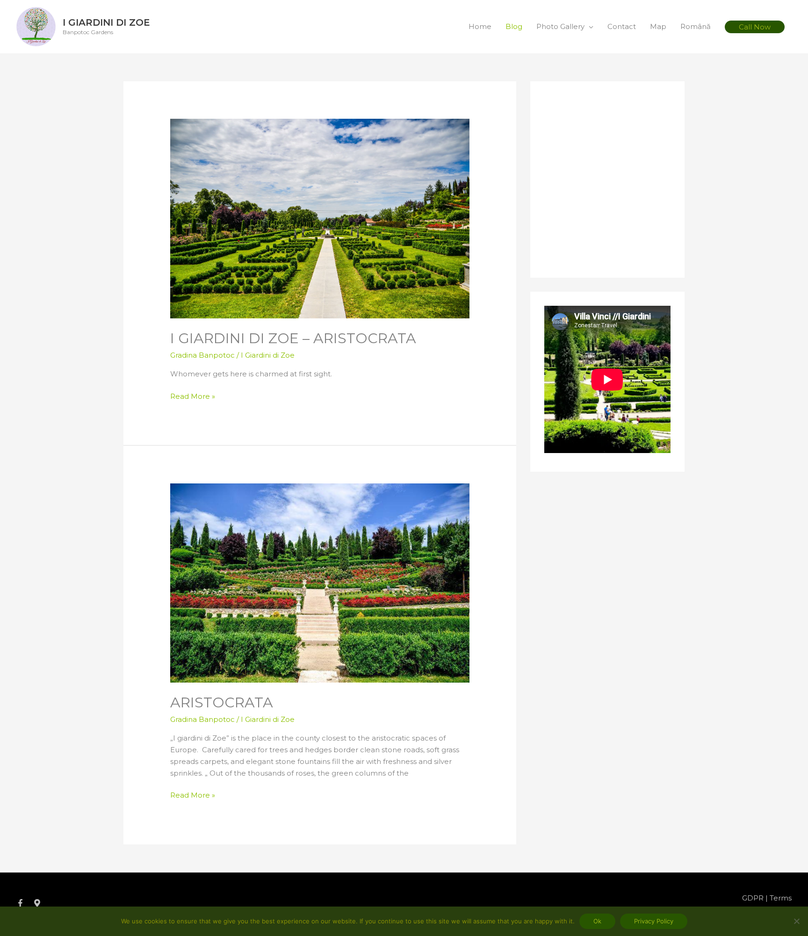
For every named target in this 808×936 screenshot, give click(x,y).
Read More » (192, 396)
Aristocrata (221, 702)
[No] (796, 921)
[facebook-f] (23, 903)
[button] (755, 27)
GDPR (753, 897)
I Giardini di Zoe (106, 22)
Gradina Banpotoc (202, 355)
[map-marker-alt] (38, 903)
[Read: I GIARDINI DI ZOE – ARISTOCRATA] (319, 218)
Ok (597, 921)
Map (658, 26)
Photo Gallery (560, 26)
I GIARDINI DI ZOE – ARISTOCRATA (293, 338)
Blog (513, 26)
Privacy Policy (653, 921)
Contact (621, 26)
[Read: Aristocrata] (319, 582)
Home (480, 26)
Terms (781, 897)
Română (695, 26)
